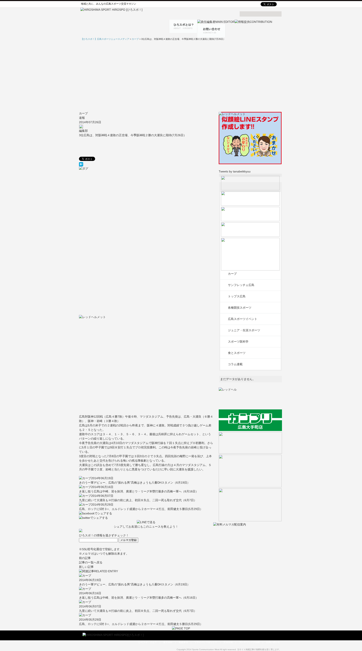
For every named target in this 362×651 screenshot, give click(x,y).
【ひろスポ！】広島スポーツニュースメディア (105, 39)
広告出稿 (228, 642)
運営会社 (167, 642)
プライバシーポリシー (205, 642)
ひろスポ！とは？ (147, 642)
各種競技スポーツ (239, 307)
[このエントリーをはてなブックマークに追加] (146, 164)
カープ (83, 113)
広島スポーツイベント (242, 319)
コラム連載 (235, 364)
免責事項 (183, 642)
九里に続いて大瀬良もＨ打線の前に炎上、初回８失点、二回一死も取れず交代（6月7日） (138, 500)
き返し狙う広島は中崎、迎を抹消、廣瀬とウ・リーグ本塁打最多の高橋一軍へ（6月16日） (138, 491)
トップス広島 (237, 296)
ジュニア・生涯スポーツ (244, 330)
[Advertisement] (181, 76)
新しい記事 (86, 566)
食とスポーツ (237, 353)
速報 (82, 117)
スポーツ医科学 (238, 341)
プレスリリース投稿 (249, 642)
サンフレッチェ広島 (241, 285)
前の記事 (85, 558)
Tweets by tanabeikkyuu (235, 171)
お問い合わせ (273, 642)
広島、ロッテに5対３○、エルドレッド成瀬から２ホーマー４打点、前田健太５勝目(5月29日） (141, 509)
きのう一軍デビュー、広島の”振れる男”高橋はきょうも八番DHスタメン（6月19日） (134, 482)
